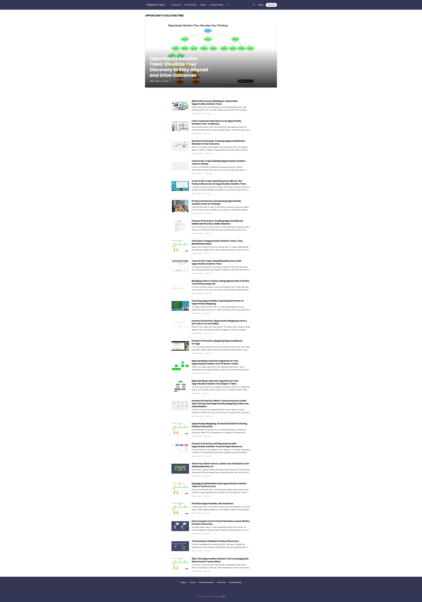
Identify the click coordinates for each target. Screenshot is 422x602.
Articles (203, 5)
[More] (227, 4)
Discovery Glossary (206, 582)
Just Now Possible (216, 5)
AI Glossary (221, 582)
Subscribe (271, 5)
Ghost (223, 596)
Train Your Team (191, 5)
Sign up (183, 582)
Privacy (192, 582)
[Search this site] (254, 4)
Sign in (261, 5)
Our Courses (176, 5)
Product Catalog (235, 582)
